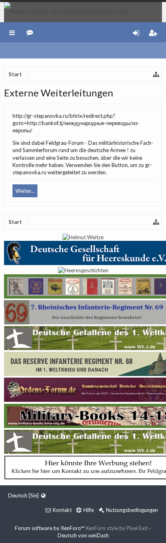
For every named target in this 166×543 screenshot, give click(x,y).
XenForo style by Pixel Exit (116, 528)
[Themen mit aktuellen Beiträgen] (31, 32)
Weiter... (25, 191)
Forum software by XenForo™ (50, 528)
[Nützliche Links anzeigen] (156, 74)
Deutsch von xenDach (83, 535)
